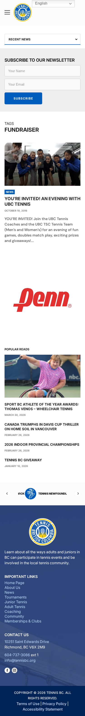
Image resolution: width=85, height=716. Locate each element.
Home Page (14, 582)
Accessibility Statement (43, 709)
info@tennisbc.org (20, 660)
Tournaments (16, 597)
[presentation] (42, 164)
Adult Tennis (15, 606)
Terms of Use (28, 703)
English (40, 3)
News (9, 592)
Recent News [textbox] (20, 39)
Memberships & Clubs (23, 621)
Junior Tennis (16, 602)
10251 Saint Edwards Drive (27, 641)
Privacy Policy (54, 703)
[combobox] (42, 39)
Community (14, 616)
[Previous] (7, 493)
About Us (12, 587)
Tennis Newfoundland (49, 493)
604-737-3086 (17, 655)
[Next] (77, 493)
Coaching (13, 611)
